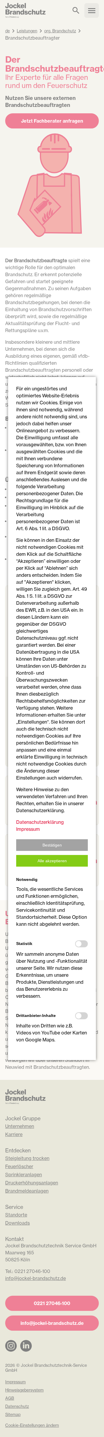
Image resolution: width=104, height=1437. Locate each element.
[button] (52, 845)
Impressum (28, 829)
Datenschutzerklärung (40, 822)
